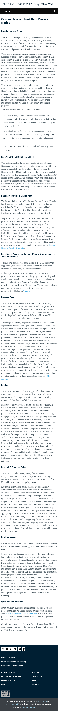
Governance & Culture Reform (12, 665)
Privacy (35, 680)
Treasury (27, 290)
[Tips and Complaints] (27, 694)
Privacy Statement (11, 704)
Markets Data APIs (8, 680)
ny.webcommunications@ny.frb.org (21, 613)
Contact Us (36, 672)
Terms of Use (42, 701)
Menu (7, 11)
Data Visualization (8, 672)
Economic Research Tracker (11, 676)
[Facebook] (23, 650)
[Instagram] (19, 650)
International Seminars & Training (13, 661)
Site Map (35, 684)
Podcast (4, 684)
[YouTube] (7, 650)
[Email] (15, 650)
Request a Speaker (8, 657)
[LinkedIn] (11, 650)
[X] (3, 650)
